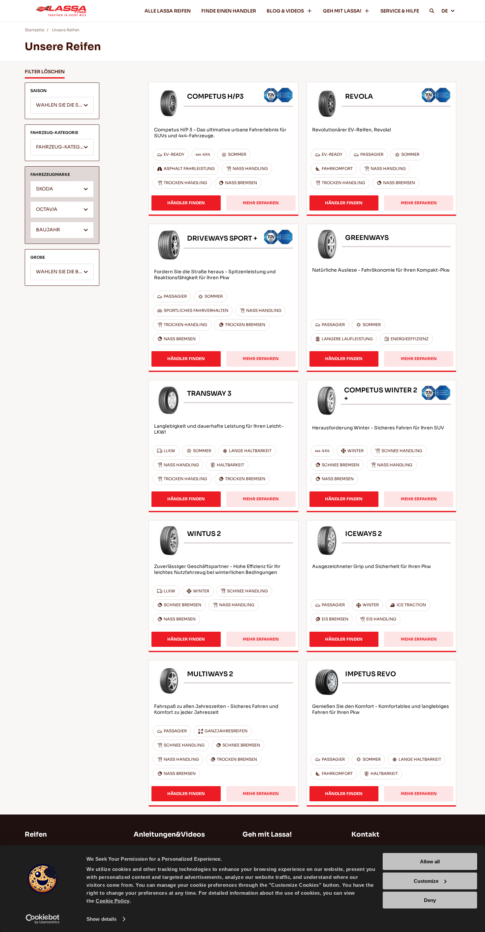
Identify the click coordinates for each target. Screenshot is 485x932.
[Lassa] (61, 11)
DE (444, 11)
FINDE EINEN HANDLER (228, 11)
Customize (426, 880)
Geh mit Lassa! (267, 834)
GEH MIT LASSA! (342, 11)
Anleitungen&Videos (169, 834)
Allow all (430, 861)
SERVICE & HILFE (399, 11)
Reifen (36, 834)
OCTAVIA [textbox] (46, 209)
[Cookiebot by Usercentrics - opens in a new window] (43, 919)
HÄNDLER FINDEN (186, 202)
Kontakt (365, 834)
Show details (101, 919)
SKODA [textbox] (44, 189)
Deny (430, 900)
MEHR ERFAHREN (261, 202)
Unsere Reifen (66, 29)
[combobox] (62, 105)
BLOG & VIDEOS (285, 11)
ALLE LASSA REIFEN (168, 11)
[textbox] (62, 105)
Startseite (34, 29)
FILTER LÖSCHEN (45, 72)
